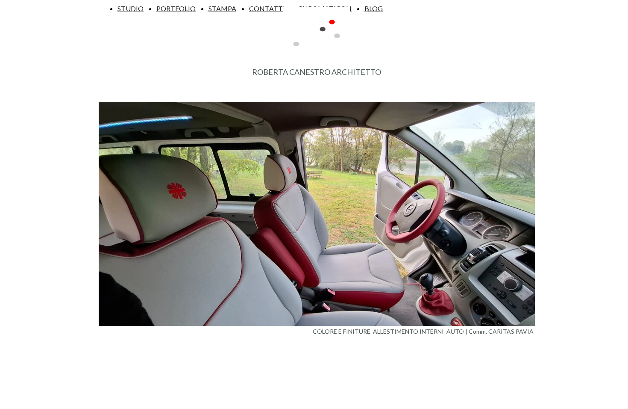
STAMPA (222, 8)
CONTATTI (267, 8)
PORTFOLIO (176, 8)
